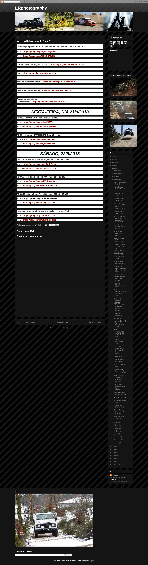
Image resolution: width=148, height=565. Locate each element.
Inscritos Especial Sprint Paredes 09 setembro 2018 (120, 323)
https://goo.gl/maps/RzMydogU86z (40, 73)
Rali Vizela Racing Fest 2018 (120, 183)
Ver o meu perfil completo (119, 482)
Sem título (117, 318)
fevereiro (117, 440)
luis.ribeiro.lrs (117, 475)
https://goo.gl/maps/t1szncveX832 (39, 139)
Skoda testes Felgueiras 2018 (118, 193)
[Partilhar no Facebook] (56, 225)
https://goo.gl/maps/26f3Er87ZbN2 (39, 56)
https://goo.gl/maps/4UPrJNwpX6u (39, 181)
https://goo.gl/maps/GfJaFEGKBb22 (39, 220)
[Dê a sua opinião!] (52, 225)
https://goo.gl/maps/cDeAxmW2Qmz (40, 168)
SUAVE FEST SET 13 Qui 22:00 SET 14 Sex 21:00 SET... (120, 247)
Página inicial (62, 322)
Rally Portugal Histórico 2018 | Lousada (120, 226)
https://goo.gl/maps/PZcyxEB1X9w (39, 203)
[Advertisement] (60, 301)
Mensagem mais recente (26, 322)
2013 (114, 458)
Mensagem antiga (96, 322)
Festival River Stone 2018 (118, 212)
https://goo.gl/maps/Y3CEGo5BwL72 (40, 185)
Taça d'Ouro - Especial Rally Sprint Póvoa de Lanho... (120, 386)
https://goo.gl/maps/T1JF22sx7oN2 (58, 82)
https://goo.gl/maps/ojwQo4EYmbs (40, 164)
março (116, 437)
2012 (114, 461)
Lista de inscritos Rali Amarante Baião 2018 (119, 240)
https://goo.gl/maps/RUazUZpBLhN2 (49, 102)
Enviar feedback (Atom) (64, 328)
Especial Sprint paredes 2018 (119, 262)
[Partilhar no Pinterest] (58, 225)
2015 (114, 452)
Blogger (91, 561)
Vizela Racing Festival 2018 (119, 188)
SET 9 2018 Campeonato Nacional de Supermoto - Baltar (119, 349)
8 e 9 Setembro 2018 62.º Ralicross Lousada (119, 378)
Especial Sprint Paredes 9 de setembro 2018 (120, 371)
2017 (114, 446)
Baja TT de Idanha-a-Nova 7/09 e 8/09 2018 (120, 292)
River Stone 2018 (120, 397)
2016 (114, 449)
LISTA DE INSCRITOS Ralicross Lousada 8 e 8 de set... (119, 306)
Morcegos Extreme (117, 299)
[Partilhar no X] (54, 225)
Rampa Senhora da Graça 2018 (120, 393)
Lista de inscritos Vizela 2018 (119, 199)
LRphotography (31, 8)
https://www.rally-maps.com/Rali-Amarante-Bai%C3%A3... (120, 219)
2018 (114, 168)
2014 (114, 455)
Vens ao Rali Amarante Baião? (118, 233)
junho (116, 428)
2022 (114, 156)
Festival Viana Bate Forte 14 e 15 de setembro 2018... (120, 269)
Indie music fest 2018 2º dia (119, 417)
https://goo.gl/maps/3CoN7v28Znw (39, 215)
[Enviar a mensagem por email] (50, 225)
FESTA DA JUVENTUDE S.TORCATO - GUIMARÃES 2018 (119, 333)
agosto (116, 422)
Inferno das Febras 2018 (119, 406)
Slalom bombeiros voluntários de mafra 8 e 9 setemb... (120, 277)
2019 (114, 165)
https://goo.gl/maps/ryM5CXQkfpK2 (40, 52)
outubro (117, 176)
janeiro (116, 443)
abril (116, 434)
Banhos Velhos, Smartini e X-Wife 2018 (119, 411)
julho (116, 425)
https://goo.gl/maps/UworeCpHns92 (39, 126)
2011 (114, 464)
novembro (118, 174)
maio (116, 431)
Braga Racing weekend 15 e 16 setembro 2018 (119, 255)
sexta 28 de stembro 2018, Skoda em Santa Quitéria (119, 205)
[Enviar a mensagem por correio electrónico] (45, 225)
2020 (114, 162)
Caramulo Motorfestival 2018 (119, 285)
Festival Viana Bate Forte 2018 (118, 341)
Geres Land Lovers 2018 (119, 314)
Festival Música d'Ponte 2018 (119, 360)
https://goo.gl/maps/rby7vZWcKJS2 (67, 65)
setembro (117, 179)
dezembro (118, 171)
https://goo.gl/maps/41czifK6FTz (38, 122)
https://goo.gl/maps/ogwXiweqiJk (56, 90)
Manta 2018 (118, 356)
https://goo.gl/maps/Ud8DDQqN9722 (40, 198)
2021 (114, 159)
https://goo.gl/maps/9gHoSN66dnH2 (39, 143)
